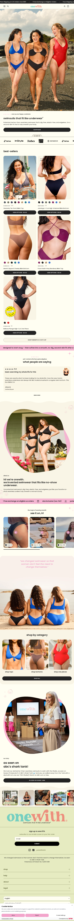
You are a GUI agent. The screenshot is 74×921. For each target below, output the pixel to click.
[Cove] (22, 202)
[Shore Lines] (5, 202)
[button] (15, 532)
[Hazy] (19, 202)
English (7, 898)
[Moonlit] (26, 202)
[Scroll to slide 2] (35, 395)
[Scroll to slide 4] (38, 395)
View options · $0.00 (20, 212)
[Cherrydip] (8, 323)
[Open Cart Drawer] (68, 6)
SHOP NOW (37, 130)
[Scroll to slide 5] (39, 395)
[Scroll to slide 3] (37, 395)
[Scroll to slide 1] (34, 395)
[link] (19, 208)
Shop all (37, 678)
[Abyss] (15, 202)
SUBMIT (37, 844)
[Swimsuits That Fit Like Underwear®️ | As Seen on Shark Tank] (36, 6)
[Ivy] (8, 202)
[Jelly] (29, 202)
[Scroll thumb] (21, 549)
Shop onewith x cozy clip (37, 340)
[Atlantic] (12, 202)
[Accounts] (65, 6)
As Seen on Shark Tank (37, 780)
